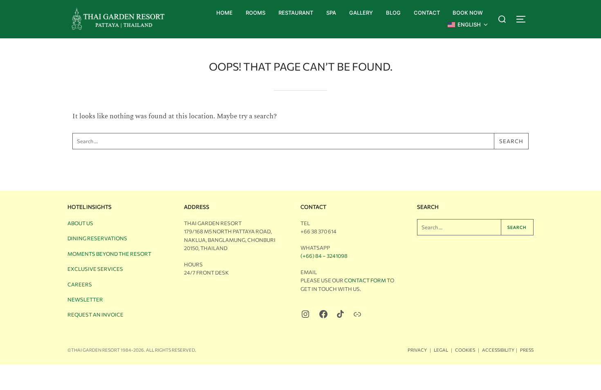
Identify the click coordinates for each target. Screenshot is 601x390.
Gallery (361, 12)
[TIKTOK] (340, 314)
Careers (79, 284)
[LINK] (357, 314)
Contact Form (365, 280)
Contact (427, 12)
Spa (331, 12)
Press (527, 349)
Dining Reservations (97, 238)
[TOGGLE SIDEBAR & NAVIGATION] (524, 19)
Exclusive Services (95, 269)
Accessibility (498, 349)
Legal (441, 349)
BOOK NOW (468, 12)
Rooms (255, 12)
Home (224, 12)
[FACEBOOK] (323, 314)
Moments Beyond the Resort (109, 253)
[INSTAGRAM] (305, 314)
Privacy (417, 349)
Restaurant (295, 12)
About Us (80, 223)
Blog (393, 12)
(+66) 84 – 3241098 (324, 256)
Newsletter (85, 299)
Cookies (465, 349)
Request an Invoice (95, 314)
